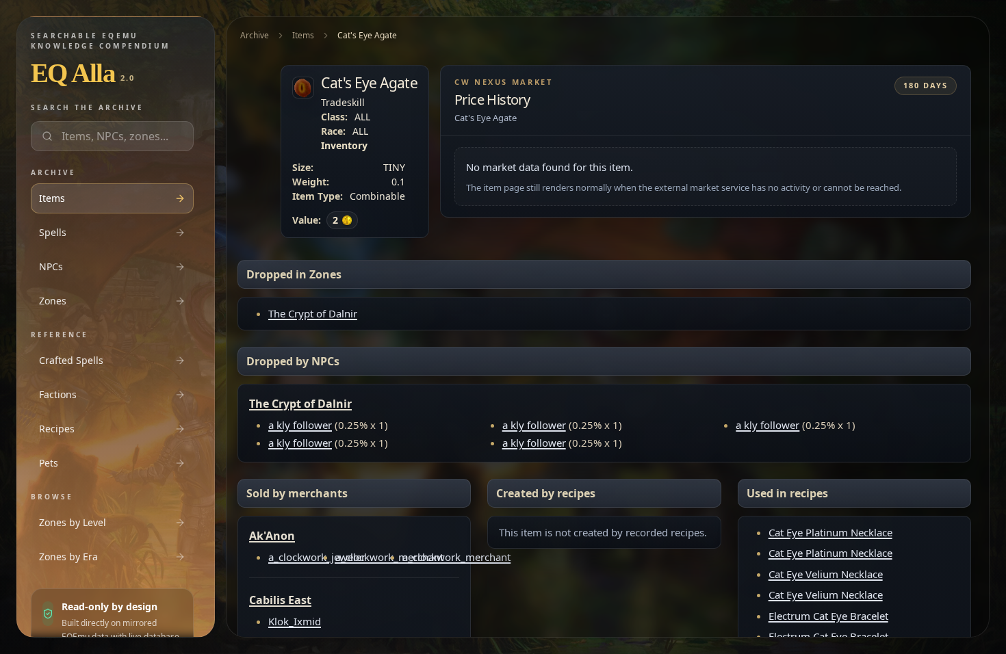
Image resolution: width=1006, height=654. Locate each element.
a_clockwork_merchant (389, 557)
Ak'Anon (272, 535)
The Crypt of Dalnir (312, 313)
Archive (254, 35)
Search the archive (87, 107)
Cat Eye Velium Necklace (826, 574)
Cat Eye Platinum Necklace (830, 532)
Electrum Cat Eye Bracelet (828, 616)
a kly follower (300, 425)
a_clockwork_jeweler (316, 557)
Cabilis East (280, 599)
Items (303, 35)
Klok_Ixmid (294, 621)
